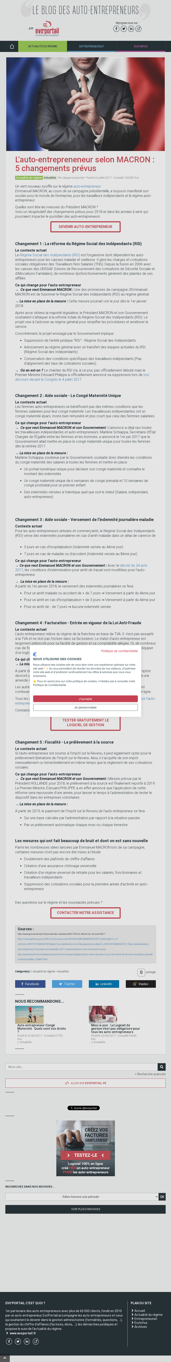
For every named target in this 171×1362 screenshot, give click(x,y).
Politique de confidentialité (119, 651)
